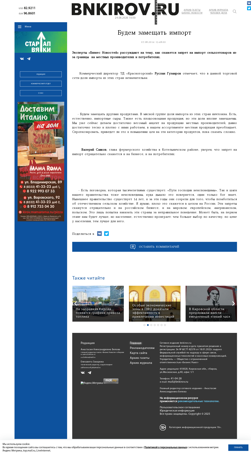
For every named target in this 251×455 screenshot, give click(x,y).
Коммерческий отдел (41, 84)
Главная (135, 343)
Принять (238, 448)
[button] (144, 325)
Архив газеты (140, 358)
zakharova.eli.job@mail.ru (91, 368)
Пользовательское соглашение (180, 407)
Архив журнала (141, 363)
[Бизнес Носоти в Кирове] (125, 14)
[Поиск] (234, 11)
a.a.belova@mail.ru (88, 357)
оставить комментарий (159, 247)
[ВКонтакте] (249, 3)
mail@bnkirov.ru (178, 382)
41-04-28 (176, 378)
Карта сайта (138, 353)
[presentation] (75, 303)
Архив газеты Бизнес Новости (192, 11)
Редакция (41, 74)
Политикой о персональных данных (165, 447)
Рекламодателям (142, 348)
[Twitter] (249, 8)
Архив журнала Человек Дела (218, 11)
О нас (41, 93)
